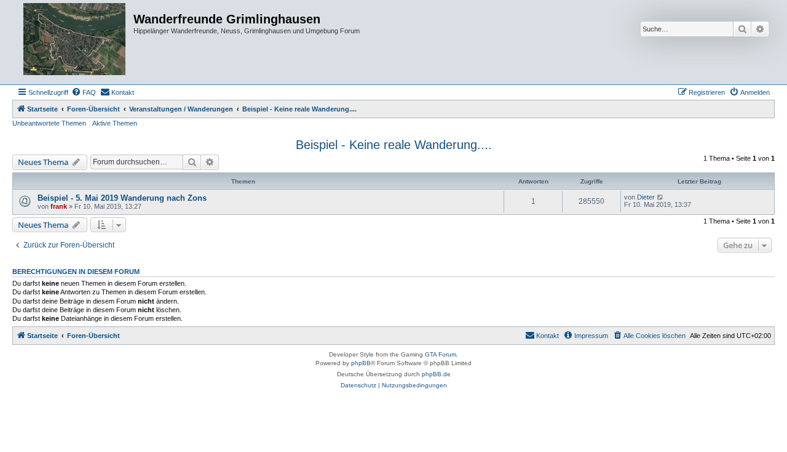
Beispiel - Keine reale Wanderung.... (394, 144)
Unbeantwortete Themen (49, 123)
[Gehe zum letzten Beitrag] (661, 197)
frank (58, 206)
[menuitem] (83, 92)
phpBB (361, 363)
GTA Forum (440, 354)
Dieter (646, 197)
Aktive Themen (114, 123)
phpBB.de (436, 374)
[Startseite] (74, 42)
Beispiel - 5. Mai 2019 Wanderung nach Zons (122, 198)
